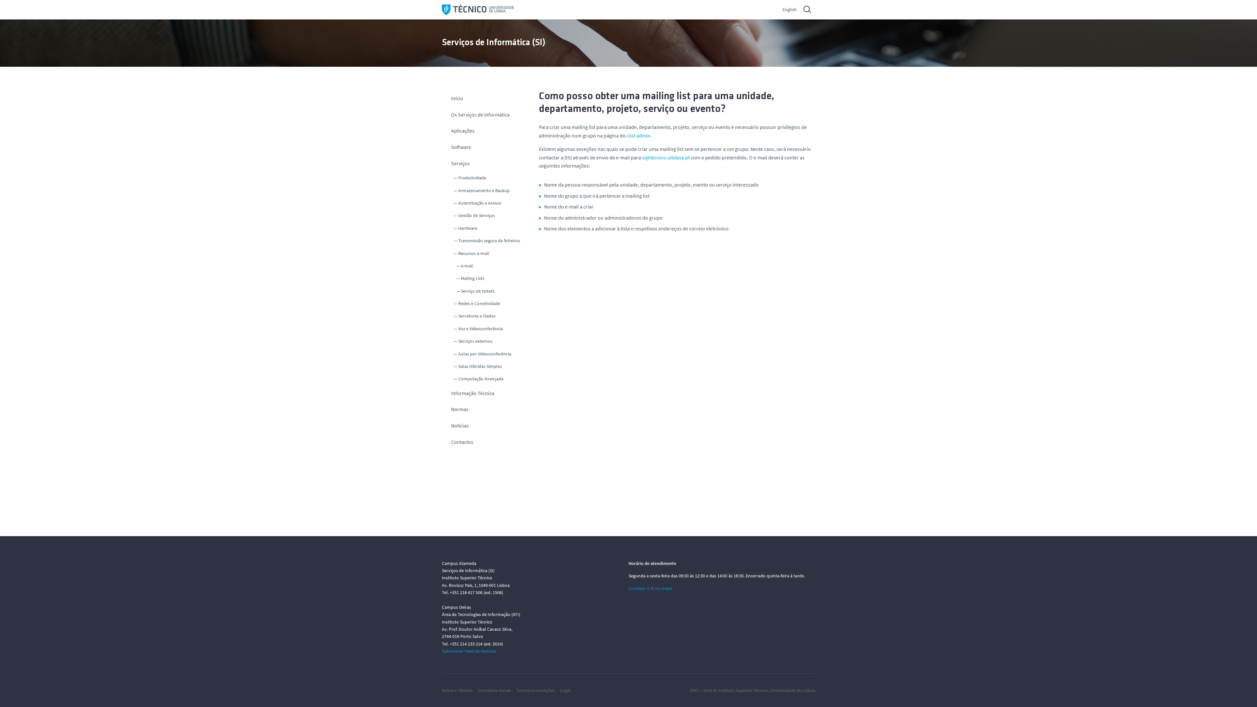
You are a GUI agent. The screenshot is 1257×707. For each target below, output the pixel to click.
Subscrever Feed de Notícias (469, 651)
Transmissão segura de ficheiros (489, 241)
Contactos (462, 442)
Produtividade (472, 178)
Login (565, 690)
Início (457, 98)
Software (461, 147)
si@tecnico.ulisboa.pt (666, 157)
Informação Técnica (472, 393)
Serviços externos (475, 341)
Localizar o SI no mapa (650, 588)
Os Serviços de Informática (480, 114)
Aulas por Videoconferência (484, 354)
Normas (459, 409)
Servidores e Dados (477, 316)
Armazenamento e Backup (484, 190)
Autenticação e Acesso (479, 203)
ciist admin (638, 135)
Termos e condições (535, 690)
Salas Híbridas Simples (480, 366)
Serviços (460, 163)
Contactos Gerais (494, 690)
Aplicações (463, 130)
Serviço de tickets (478, 291)
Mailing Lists (472, 278)
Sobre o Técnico (457, 690)
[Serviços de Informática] (478, 9)
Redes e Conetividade (479, 303)
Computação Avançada (480, 379)
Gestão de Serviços (476, 215)
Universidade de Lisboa (792, 690)
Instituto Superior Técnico (743, 690)
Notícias (460, 425)
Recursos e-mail (473, 253)
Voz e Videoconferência (480, 329)
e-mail (467, 266)
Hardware (467, 228)
